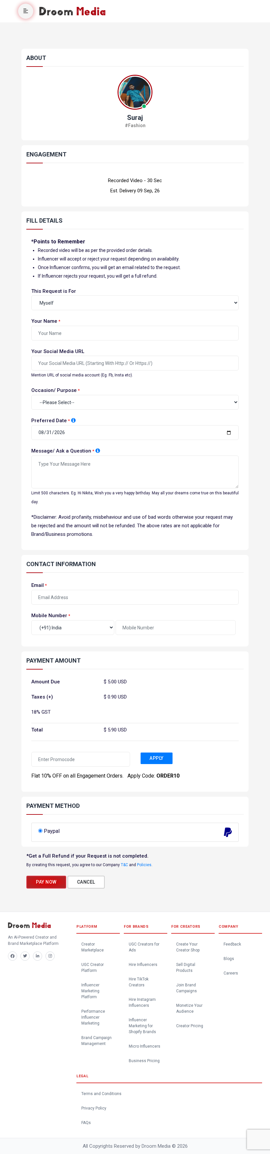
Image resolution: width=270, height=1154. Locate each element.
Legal (82, 1076)
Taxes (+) (42, 697)
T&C (124, 865)
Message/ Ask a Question (61, 451)
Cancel (86, 882)
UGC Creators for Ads (144, 947)
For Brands (136, 926)
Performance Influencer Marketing (93, 1017)
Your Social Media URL (57, 351)
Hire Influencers (143, 964)
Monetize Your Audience (189, 1008)
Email (37, 585)
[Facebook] (12, 956)
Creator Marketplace (92, 947)
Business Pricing (144, 1060)
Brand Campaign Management (96, 1040)
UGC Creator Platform (92, 967)
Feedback (232, 944)
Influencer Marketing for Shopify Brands (142, 1026)
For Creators (186, 926)
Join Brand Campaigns (186, 988)
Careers (231, 973)
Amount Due (45, 682)
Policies (144, 865)
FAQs (86, 1122)
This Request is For (53, 291)
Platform (86, 926)
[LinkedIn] (37, 956)
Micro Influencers (144, 1046)
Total (37, 730)
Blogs (229, 958)
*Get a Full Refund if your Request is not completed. (87, 856)
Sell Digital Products (185, 967)
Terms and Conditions (101, 1093)
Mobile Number (49, 615)
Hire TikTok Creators (138, 982)
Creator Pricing (189, 1026)
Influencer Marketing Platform (90, 991)
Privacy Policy (93, 1108)
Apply (156, 758)
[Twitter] (25, 956)
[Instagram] (50, 956)
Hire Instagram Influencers (142, 1002)
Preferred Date (49, 421)
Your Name (44, 321)
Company (228, 926)
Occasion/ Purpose (54, 390)
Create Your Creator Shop (188, 947)
